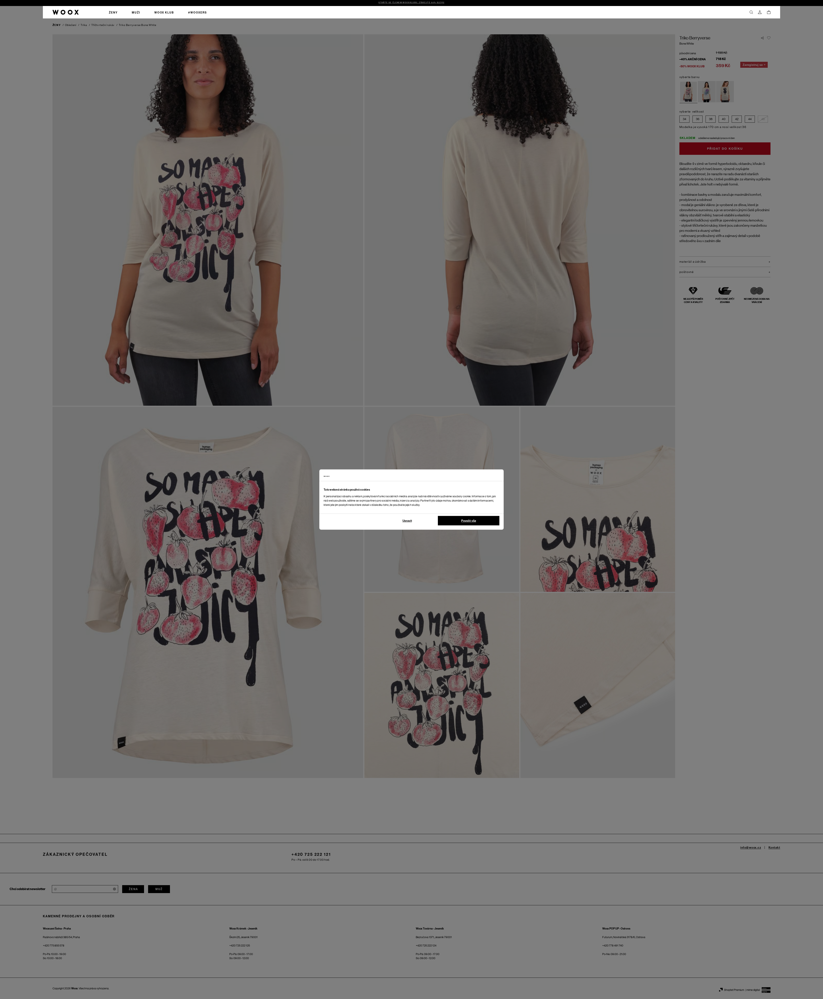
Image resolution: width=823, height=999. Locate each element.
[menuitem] (113, 12)
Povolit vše (468, 520)
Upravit (407, 520)
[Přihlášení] (759, 12)
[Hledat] (751, 12)
